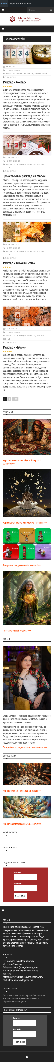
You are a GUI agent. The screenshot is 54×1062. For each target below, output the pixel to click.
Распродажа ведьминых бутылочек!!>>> (22, 565)
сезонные (6, 168)
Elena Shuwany (10, 77)
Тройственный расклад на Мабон (24, 176)
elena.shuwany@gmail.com (20, 980)
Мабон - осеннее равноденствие (18, 164)
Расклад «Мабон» (14, 347)
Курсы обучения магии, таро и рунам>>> (22, 790)
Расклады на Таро (40, 73)
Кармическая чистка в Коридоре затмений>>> (25, 522)
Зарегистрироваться (20, 3)
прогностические (26, 73)
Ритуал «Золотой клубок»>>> (17, 630)
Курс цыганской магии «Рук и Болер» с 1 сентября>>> (22, 462)
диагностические (13, 73)
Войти (4, 3)
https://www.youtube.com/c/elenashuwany (23, 976)
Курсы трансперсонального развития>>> (22, 824)
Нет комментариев (13, 70)
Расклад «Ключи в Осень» (19, 263)
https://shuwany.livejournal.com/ (23, 970)
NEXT (15, 399)
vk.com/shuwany (14, 964)
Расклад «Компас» (14, 82)
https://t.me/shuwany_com (25, 967)
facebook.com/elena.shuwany (20, 961)
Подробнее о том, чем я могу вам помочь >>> (25, 747)
